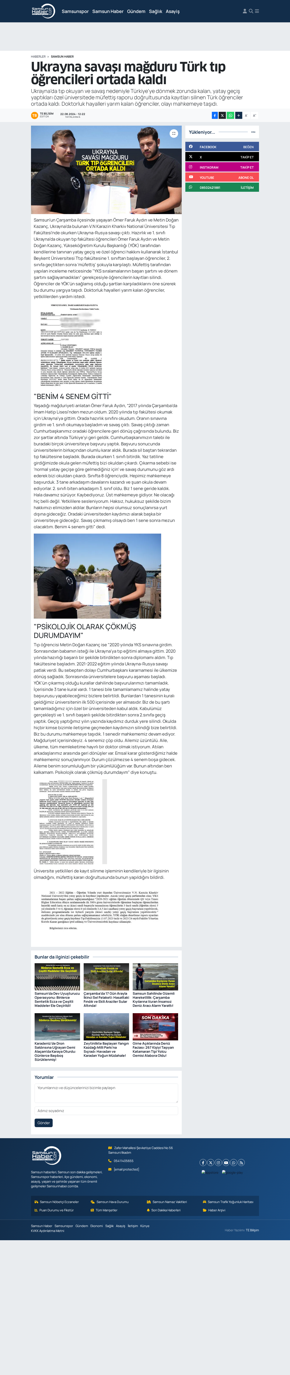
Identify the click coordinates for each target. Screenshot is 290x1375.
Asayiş (173, 11)
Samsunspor (75, 11)
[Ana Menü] (257, 11)
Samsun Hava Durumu (113, 1202)
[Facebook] (203, 1162)
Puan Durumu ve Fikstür (56, 1210)
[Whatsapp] (233, 1162)
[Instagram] (218, 1162)
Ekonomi (96, 1226)
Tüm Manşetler (106, 1210)
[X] (210, 1162)
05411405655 (124, 1161)
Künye (144, 1226)
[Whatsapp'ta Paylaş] (230, 115)
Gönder (44, 1122)
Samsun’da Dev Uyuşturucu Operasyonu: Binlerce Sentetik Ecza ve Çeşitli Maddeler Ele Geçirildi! (57, 999)
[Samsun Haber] (43, 11)
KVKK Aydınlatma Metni (47, 1231)
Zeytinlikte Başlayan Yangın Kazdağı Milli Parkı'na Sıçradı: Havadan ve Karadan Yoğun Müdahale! (106, 1049)
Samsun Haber (108, 11)
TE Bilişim (252, 1230)
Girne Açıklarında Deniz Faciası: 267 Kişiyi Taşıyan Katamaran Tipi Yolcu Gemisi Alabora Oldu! (153, 1049)
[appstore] (210, 1172)
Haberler (38, 56)
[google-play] (232, 1172)
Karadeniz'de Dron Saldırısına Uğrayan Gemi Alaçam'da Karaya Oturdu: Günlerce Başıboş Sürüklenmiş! (55, 1051)
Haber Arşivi (216, 1210)
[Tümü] (253, 131)
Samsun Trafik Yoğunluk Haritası (230, 1202)
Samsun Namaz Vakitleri (170, 1202)
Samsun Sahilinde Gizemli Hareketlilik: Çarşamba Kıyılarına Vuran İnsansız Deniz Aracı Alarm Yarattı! (154, 999)
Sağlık (155, 11)
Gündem (136, 11)
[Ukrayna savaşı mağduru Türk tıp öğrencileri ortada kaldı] (106, 170)
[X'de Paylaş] (222, 115)
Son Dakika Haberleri (165, 1210)
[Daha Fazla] (238, 115)
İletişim (133, 1226)
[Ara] (251, 11)
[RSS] (241, 1162)
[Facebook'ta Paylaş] (215, 115)
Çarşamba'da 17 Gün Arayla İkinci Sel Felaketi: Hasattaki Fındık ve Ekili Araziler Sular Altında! (106, 999)
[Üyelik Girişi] (245, 11)
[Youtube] (225, 1162)
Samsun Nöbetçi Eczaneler (59, 1202)
